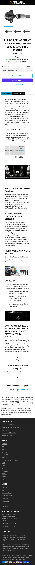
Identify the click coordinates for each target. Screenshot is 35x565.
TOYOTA (4, 444)
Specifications (19, 93)
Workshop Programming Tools (11, 427)
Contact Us (5, 506)
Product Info (6, 93)
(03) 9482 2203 (21, 389)
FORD (3, 446)
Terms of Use (6, 504)
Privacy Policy (6, 498)
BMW (3, 465)
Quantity (27, 66)
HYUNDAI (4, 457)
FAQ (3, 490)
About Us (4, 487)
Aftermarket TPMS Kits (9, 433)
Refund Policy (6, 501)
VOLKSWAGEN (6, 455)
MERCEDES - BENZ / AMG (10, 460)
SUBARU (4, 476)
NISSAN (4, 474)
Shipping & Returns (7, 495)
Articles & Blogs (6, 493)
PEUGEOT (5, 471)
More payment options (17, 84)
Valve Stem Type (6, 66)
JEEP (3, 468)
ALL (3, 479)
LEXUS (4, 449)
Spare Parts (5, 430)
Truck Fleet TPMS (7, 435)
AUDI (3, 463)
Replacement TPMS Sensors (10, 425)
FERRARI (4, 452)
